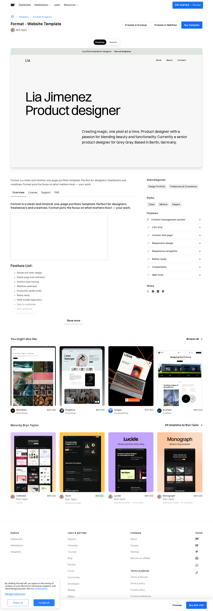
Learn (57, 5)
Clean (152, 204)
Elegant (176, 204)
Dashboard (25, 5)
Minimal (163, 204)
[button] (42, 5)
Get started (188, 5)
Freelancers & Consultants (183, 186)
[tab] (18, 193)
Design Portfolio (157, 186)
